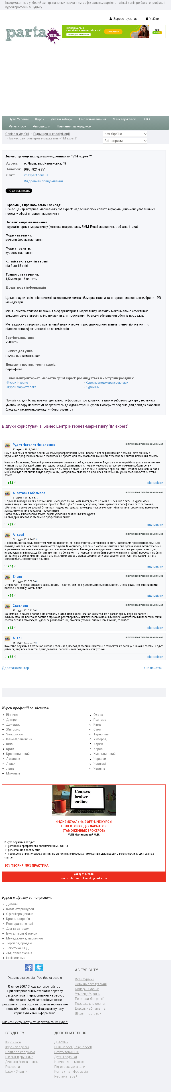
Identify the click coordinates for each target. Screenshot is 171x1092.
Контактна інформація (71, 1071)
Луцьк (10, 763)
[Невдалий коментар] (15, 482)
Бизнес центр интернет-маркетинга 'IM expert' (35, 1022)
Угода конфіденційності (45, 986)
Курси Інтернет (18, 382)
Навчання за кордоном (74, 126)
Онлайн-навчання (92, 119)
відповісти (155, 482)
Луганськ (13, 758)
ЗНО (146, 119)
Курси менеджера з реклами (107, 382)
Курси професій (17, 1047)
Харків (98, 744)
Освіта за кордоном (20, 1052)
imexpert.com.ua (36, 175)
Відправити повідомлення (43, 181)
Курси (39, 119)
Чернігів (99, 768)
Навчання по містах (69, 1062)
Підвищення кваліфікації (51, 134)
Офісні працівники (19, 914)
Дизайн (12, 904)
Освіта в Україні (17, 134)
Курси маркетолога (21, 387)
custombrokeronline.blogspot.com (84, 878)
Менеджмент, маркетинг (24, 938)
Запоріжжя (14, 734)
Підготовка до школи (69, 1066)
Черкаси (100, 758)
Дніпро (11, 719)
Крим (10, 749)
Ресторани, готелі (19, 923)
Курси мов (13, 1042)
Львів (10, 768)
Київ (9, 744)
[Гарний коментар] (5, 482)
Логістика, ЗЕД (17, 948)
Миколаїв (13, 773)
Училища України (87, 994)
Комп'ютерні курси (20, 909)
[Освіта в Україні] (33, 34)
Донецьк (13, 724)
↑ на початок (153, 668)
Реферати (12, 1066)
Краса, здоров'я (18, 919)
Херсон (99, 749)
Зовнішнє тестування (91, 984)
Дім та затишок (17, 928)
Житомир (13, 729)
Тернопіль (101, 734)
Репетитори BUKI (66, 1052)
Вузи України (18, 119)
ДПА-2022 (61, 1042)
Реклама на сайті (66, 1076)
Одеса (98, 715)
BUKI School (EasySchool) (73, 1047)
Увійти (154, 18)
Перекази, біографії (89, 999)
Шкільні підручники (19, 1057)
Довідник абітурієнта (90, 1008)
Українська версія (21, 977)
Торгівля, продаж (19, 943)
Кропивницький (18, 754)
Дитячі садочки (65, 1057)
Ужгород (100, 739)
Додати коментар (15, 668)
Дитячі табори (61, 119)
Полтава (100, 719)
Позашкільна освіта (90, 1003)
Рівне (98, 724)
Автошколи (41, 126)
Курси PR (92, 387)
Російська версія (49, 977)
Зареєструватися (126, 18)
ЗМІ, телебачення (19, 953)
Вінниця (12, 715)
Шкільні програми (88, 1013)
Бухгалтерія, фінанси (21, 933)
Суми (97, 729)
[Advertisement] (85, 78)
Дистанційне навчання (22, 1062)
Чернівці (100, 763)
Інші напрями (15, 958)
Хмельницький (105, 754)
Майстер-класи (124, 119)
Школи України (16, 1071)
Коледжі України (87, 989)
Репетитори (17, 126)
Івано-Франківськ (19, 739)
